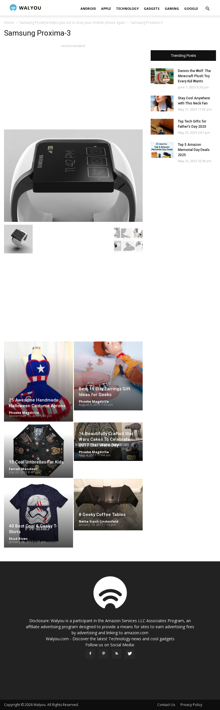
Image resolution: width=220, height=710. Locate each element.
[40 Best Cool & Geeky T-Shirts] (38, 513)
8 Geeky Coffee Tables (102, 514)
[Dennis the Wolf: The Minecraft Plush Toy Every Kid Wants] (162, 76)
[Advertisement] (73, 89)
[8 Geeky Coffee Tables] (108, 504)
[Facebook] (90, 653)
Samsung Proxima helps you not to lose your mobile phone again (72, 22)
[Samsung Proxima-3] (73, 175)
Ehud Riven (18, 538)
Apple (106, 8)
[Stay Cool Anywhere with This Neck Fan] (162, 103)
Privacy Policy (191, 704)
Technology (127, 8)
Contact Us (166, 704)
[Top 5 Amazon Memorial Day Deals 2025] (162, 150)
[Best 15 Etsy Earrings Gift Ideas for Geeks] (108, 376)
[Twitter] (129, 653)
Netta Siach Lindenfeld (98, 521)
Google (191, 8)
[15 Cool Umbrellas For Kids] (38, 450)
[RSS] (116, 653)
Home (9, 22)
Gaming (172, 8)
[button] (207, 8)
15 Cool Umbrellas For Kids (36, 462)
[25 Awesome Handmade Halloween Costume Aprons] (38, 382)
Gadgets (152, 8)
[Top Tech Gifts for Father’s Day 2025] (162, 127)
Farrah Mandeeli (23, 469)
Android (88, 8)
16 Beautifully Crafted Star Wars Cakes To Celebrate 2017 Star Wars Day (106, 439)
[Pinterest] (103, 653)
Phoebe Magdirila (24, 412)
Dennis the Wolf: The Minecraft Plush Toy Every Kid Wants (194, 76)
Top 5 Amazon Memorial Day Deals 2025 (194, 150)
